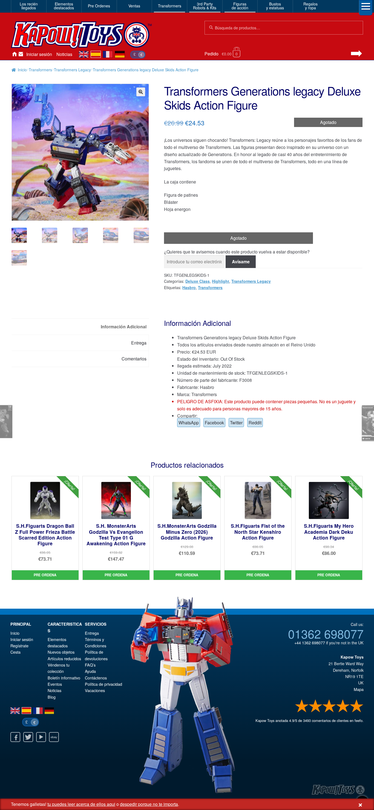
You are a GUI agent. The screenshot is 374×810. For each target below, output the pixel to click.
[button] (140, 92)
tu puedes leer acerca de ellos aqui (81, 804)
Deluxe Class (197, 281)
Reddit (255, 422)
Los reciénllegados (29, 5)
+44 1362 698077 (309, 642)
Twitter (236, 422)
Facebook (214, 422)
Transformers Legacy (72, 69)
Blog (52, 697)
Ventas (134, 6)
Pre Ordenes (99, 6)
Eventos (55, 684)
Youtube (41, 737)
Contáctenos (21, 54)
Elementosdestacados (64, 5)
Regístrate (19, 645)
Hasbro (189, 287)
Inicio (14, 54)
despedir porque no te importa (149, 804)
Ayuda (90, 671)
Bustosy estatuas (275, 5)
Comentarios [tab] (134, 358)
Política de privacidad (103, 684)
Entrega (92, 633)
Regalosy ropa (310, 5)
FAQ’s (90, 665)
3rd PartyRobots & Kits (204, 5)
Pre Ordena (45, 574)
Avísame (241, 261)
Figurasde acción (240, 5)
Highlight (220, 281)
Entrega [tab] (138, 343)
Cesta (15, 652)
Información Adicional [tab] (123, 326)
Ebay (54, 737)
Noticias (64, 54)
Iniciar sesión (39, 54)
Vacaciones (95, 690)
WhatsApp (189, 422)
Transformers (169, 6)
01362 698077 (326, 633)
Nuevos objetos (61, 652)
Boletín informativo (64, 678)
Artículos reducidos (64, 658)
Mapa (359, 689)
